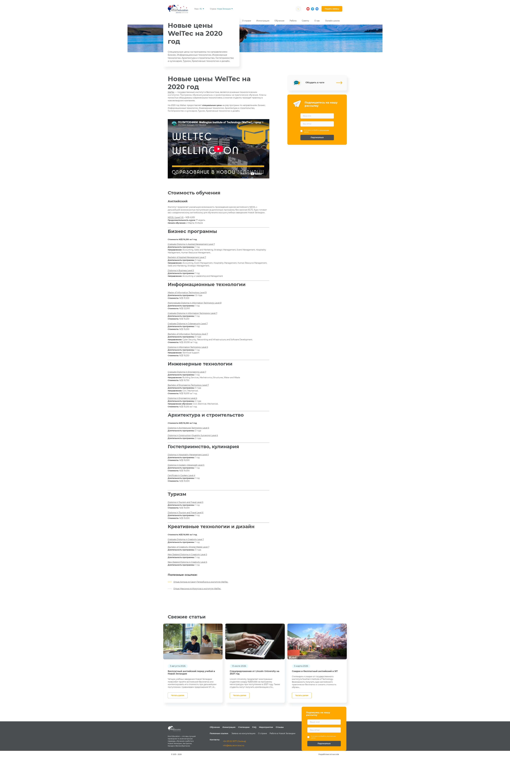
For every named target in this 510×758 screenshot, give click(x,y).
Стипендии (244, 727)
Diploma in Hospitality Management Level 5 (188, 454)
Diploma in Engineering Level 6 (182, 398)
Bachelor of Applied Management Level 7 (187, 257)
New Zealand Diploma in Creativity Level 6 (187, 562)
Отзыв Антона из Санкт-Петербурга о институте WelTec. (200, 582)
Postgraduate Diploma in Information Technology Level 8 (194, 303)
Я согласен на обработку (316, 131)
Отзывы (280, 727)
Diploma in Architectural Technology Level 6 (188, 428)
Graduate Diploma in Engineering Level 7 (187, 372)
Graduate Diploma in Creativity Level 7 (186, 539)
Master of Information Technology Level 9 (187, 292)
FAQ (254, 727)
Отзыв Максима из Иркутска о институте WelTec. (197, 588)
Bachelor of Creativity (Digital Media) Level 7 (188, 547)
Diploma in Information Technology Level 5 (188, 347)
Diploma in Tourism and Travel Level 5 (185, 502)
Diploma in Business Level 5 (181, 270)
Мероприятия (266, 727)
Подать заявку (332, 9)
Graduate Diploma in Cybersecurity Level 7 (188, 323)
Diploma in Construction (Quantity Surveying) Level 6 (193, 435)
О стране (262, 733)
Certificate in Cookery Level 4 (181, 475)
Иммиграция (228, 727)
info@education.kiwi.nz (233, 745)
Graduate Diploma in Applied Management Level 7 (191, 244)
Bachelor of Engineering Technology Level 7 (188, 385)
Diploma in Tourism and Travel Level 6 (185, 512)
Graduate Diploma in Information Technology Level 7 (192, 313)
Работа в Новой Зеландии (282, 733)
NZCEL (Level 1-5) (176, 217)
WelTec (171, 92)
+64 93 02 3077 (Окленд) (234, 741)
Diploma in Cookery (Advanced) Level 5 (186, 465)
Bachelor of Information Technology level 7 (188, 334)
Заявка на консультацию (243, 733)
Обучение (215, 727)
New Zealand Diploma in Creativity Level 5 (187, 554)
